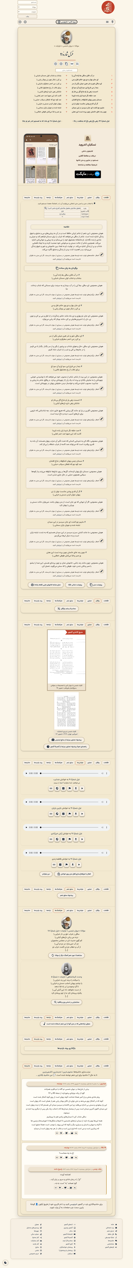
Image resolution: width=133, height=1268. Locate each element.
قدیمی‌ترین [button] (47, 1072)
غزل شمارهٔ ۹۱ (66, 54)
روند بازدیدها (38, 197)
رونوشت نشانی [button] (76, 584)
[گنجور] (108, 7)
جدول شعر (110, 1231)
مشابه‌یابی (110, 1244)
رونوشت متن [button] (97, 584)
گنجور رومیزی (68, 1228)
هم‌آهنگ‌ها (58, 197)
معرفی (37, 1224)
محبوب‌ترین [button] (68, 1072)
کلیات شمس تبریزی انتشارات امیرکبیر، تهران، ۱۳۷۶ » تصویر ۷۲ (66, 732)
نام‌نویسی (73, 1204)
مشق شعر (69, 197)
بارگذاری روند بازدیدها (66, 1048)
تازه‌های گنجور (109, 1247)
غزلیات (58, 46)
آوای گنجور (69, 1244)
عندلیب (56, 779)
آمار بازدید (36, 1244)
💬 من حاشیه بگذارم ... (46, 1075)
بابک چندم (97, 1169)
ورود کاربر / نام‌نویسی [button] (68, 22)
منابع (37, 1247)
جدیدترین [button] (57, 1072)
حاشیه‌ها (27, 197)
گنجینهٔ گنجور (68, 1237)
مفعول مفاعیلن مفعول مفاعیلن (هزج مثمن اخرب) (64, 208)
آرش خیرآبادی (56, 833)
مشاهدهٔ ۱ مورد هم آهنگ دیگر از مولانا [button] (68, 955)
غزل (62, 211)
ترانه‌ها (48, 197)
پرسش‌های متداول (33, 1228)
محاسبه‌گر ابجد (68, 1240)
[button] (112, 22)
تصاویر (89, 197)
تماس (37, 1250)
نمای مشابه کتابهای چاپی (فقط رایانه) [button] (47, 584)
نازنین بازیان (56, 808)
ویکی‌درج (62, 214)
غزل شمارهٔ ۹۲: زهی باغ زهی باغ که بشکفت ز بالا (91, 121)
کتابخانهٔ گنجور (68, 1234)
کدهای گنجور (68, 1224)
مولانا (77, 46)
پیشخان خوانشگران (66, 1247)
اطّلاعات (106, 197)
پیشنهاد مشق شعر (66, 895)
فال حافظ (111, 1234)
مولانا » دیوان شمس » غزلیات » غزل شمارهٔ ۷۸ (66, 931)
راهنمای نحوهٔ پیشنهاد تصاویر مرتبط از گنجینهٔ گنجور (68, 746)
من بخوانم (46, 874)
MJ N (103, 1147)
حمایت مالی (35, 1234)
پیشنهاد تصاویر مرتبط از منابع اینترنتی (68, 740)
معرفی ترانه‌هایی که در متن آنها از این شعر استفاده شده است (68, 1024)
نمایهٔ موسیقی (109, 1237)
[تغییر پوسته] (5, 1262)
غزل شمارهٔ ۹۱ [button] (74, 779)
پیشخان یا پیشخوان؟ (66, 1250)
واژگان (97, 197)
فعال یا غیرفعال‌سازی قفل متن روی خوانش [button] (75, 874)
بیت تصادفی (110, 1228)
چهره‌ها (36, 1231)
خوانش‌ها (80, 197)
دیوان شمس (68, 46)
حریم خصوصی (34, 1253)
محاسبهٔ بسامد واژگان (68, 608)
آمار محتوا (35, 1237)
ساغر (71, 1231)
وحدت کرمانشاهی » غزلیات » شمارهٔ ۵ (66, 977)
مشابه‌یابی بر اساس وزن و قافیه (68, 1002)
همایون (103, 1083)
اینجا (61, 782)
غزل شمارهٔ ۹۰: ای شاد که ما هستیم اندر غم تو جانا (41, 121)
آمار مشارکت (35, 1240)
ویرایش (58, 259)
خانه (112, 1224)
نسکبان (70, 1253)
